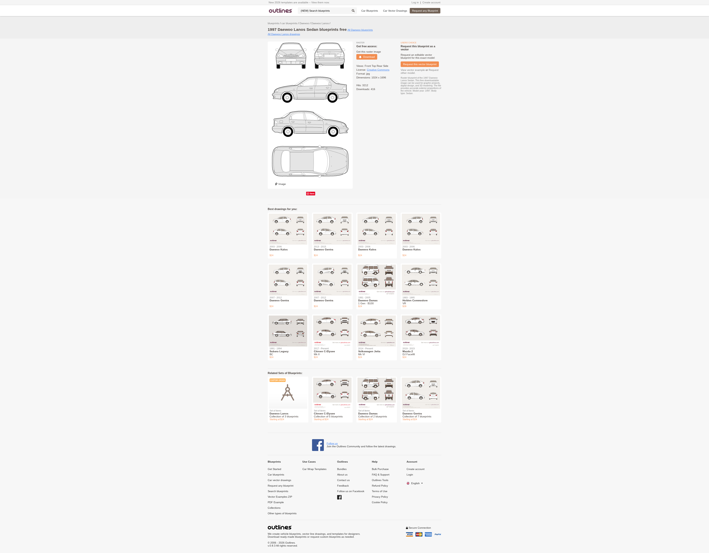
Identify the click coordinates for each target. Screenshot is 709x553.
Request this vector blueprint (419, 64)
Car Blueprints (369, 10)
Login (410, 474)
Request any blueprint (280, 485)
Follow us (332, 443)
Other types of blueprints (282, 513)
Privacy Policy (380, 496)
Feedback (343, 485)
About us (342, 474)
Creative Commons (378, 69)
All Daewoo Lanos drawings (284, 34)
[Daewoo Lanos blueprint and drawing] (288, 390)
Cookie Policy (380, 502)
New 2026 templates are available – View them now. (299, 2)
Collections (274, 507)
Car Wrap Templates (314, 469)
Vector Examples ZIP (280, 496)
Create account (431, 2)
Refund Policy (380, 485)
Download (368, 56)
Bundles (342, 469)
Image (282, 183)
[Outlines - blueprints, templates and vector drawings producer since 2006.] (281, 10)
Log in (415, 2)
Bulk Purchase (380, 469)
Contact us (343, 480)
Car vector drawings (279, 480)
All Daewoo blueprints (360, 29)
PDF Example (276, 502)
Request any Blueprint (425, 10)
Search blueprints (278, 491)
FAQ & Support (380, 474)
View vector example (413, 69)
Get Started (274, 469)
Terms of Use (379, 491)
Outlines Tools (380, 480)
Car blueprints (276, 474)
